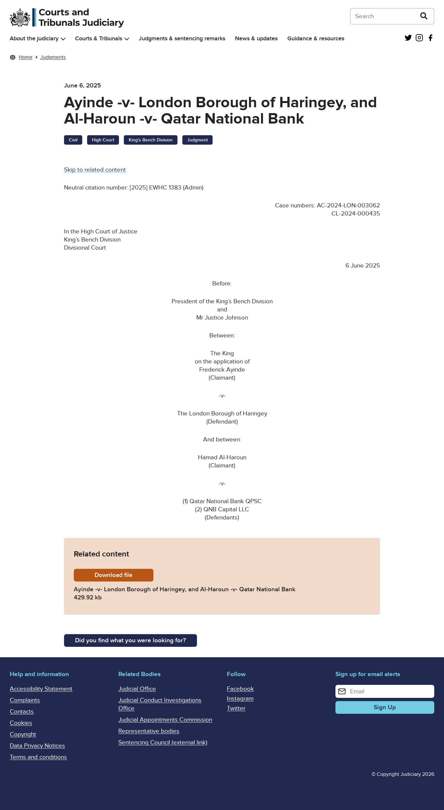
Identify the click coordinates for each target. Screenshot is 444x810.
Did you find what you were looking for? (130, 640)
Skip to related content (95, 170)
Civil (73, 140)
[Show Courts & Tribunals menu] (126, 38)
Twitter (236, 708)
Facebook (240, 689)
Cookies (21, 723)
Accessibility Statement (41, 689)
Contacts (22, 711)
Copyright (23, 734)
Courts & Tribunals (98, 38)
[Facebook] (430, 38)
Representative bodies (148, 731)
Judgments (53, 57)
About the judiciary (34, 38)
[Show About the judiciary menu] (63, 38)
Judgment (197, 140)
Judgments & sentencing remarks (182, 38)
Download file (124, 575)
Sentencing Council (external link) (162, 742)
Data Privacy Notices (37, 746)
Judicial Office (137, 689)
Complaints (25, 700)
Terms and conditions (38, 757)
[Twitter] (408, 38)
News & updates (256, 38)
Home (26, 57)
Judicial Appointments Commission (165, 720)
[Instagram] (419, 38)
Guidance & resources (315, 38)
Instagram (240, 698)
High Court (103, 140)
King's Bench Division (151, 140)
